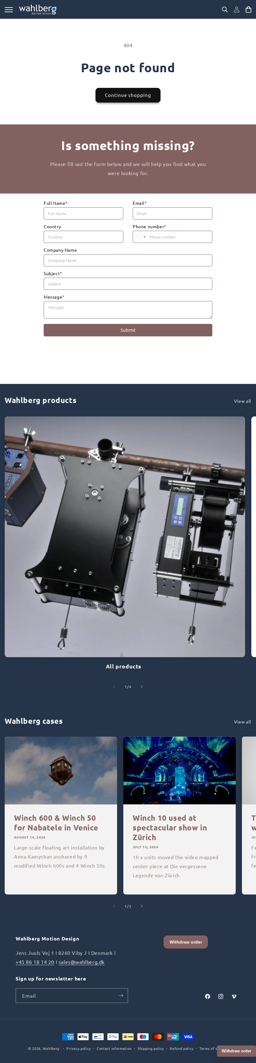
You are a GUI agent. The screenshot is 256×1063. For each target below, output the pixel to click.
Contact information (114, 1048)
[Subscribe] (121, 995)
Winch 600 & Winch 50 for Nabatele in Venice (56, 822)
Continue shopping (128, 95)
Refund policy (181, 1048)
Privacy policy (78, 1048)
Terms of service (213, 1048)
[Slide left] (114, 686)
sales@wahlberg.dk (82, 962)
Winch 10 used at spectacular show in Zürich (170, 827)
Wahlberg (51, 1048)
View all (242, 401)
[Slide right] (142, 686)
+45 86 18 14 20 (35, 962)
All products (123, 666)
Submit (128, 330)
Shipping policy (151, 1048)
